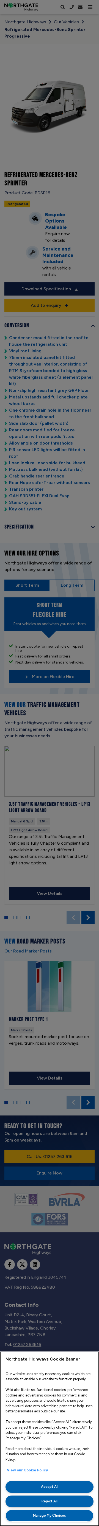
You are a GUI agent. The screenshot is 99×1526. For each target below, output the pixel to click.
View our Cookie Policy (27, 1470)
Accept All (49, 1487)
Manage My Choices (49, 1515)
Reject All (49, 1501)
